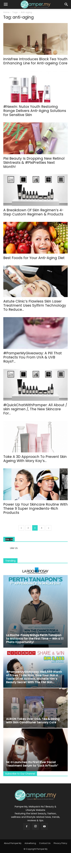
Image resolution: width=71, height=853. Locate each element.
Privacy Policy (60, 843)
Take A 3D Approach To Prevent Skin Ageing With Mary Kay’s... (35, 458)
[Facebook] (26, 826)
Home (6, 12)
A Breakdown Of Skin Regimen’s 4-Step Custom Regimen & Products (33, 212)
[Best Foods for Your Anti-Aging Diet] (35, 238)
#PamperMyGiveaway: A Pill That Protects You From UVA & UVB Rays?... (32, 357)
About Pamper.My (12, 843)
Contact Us (45, 843)
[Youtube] (44, 826)
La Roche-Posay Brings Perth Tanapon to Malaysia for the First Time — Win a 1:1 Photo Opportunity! (34, 638)
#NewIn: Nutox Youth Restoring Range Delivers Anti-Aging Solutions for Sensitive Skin (34, 110)
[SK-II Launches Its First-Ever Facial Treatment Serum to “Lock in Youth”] (35, 749)
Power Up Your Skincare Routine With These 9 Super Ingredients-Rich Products (35, 508)
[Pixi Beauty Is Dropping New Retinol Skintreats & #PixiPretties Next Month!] (35, 138)
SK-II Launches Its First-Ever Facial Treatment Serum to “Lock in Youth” (32, 764)
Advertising (30, 843)
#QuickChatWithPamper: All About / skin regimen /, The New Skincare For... (35, 409)
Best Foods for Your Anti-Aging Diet (34, 257)
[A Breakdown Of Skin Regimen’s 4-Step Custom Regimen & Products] (35, 190)
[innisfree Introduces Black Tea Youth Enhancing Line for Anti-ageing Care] (35, 39)
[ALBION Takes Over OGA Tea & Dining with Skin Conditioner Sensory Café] (35, 708)
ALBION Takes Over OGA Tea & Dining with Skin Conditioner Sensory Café (33, 720)
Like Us (9, 539)
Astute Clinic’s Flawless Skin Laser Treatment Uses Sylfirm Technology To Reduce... (34, 305)
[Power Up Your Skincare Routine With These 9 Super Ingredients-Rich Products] (35, 484)
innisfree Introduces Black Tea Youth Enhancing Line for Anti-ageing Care (35, 61)
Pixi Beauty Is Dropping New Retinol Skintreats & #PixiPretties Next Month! (34, 162)
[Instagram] (35, 826)
